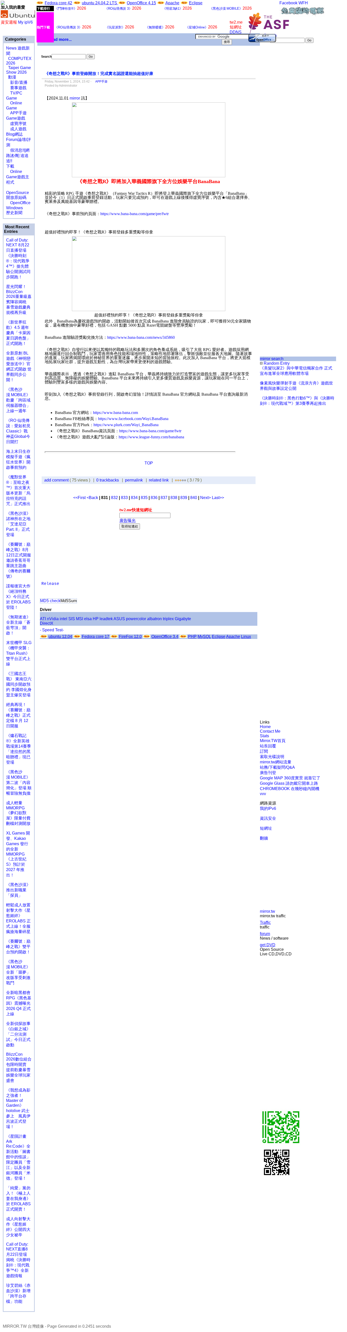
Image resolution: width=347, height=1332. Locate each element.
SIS (71, 619)
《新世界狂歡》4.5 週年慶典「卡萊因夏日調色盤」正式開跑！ (18, 333)
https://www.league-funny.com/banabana (151, 437)
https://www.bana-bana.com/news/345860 (141, 337)
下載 (10, 166)
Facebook (288, 3)
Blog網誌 (14, 134)
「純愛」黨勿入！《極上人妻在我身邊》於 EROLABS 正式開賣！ (18, 1198)
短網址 (266, 828)
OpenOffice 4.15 (141, 3)
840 (193, 497)
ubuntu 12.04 (60, 636)
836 (154, 497)
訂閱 (264, 751)
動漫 (12, 77)
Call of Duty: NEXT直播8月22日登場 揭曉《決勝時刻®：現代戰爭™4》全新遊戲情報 (18, 1260)
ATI (43, 619)
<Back (93, 497)
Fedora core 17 (95, 636)
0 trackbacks (107, 480)
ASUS (119, 619)
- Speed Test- (52, 630)
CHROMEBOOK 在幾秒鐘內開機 (289, 789)
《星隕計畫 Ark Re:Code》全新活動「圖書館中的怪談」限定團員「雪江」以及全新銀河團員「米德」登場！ (18, 1157)
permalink (134, 480)
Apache (172, 3)
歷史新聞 (14, 213)
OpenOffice (18, 203)
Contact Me (270, 731)
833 (124, 497)
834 (134, 497)
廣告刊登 (268, 773)
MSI (79, 619)
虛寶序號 (16, 123)
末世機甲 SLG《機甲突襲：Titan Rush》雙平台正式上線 (18, 653)
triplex (168, 619)
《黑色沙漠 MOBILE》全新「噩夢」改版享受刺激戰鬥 (18, 972)
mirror (75, 98)
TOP (149, 463)
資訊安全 (268, 818)
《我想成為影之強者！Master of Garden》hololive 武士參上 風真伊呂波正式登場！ (18, 1108)
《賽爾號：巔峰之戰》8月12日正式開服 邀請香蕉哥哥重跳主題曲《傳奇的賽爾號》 (18, 560)
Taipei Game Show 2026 (18, 70)
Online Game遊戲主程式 (17, 176)
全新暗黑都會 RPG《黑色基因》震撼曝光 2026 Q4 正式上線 (18, 1003)
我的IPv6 (268, 808)
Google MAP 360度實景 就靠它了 (290, 778)
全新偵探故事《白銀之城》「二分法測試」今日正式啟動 (18, 1034)
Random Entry (276, 363)
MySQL (204, 636)
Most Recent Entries (16, 229)
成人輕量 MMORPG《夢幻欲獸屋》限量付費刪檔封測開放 (18, 813)
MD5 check (50, 601)
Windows (14, 208)
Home (265, 727)
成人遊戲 (16, 129)
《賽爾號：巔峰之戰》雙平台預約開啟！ (18, 946)
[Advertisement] (277, 128)
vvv (263, 794)
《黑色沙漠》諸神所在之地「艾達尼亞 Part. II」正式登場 (18, 524)
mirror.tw (267, 911)
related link (159, 480)
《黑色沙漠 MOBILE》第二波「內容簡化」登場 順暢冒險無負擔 (18, 782)
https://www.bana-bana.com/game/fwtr (150, 431)
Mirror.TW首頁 (273, 741)
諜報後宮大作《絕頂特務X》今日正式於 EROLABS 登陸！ (18, 596)
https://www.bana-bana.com (115, 412)
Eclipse (195, 3)
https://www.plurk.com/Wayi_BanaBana (126, 425)
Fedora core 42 (58, 3)
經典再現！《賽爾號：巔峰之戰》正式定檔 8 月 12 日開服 (18, 715)
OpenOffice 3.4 (164, 636)
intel (63, 619)
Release (50, 584)
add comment (57, 480)
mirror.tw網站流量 (275, 762)
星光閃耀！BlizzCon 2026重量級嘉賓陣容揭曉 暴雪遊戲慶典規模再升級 (18, 299)
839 (183, 497)
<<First (80, 497)
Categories (15, 39)
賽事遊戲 (16, 88)
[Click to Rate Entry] (176, 480)
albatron (154, 619)
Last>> (218, 497)
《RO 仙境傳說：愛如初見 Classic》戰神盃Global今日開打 (18, 431)
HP (96, 619)
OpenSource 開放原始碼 (17, 192)
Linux (246, 636)
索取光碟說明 (272, 757)
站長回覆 (268, 746)
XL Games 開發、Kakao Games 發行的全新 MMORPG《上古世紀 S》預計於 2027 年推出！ (18, 854)
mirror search (271, 359)
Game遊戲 (15, 118)
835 (144, 497)
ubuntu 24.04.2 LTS (100, 3)
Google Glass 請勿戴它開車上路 (289, 783)
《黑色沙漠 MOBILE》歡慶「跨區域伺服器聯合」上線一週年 (18, 400)
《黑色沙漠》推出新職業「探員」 (18, 889)
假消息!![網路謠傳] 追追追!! (17, 155)
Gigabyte (183, 619)
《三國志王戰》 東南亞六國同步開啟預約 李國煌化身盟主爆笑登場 (18, 684)
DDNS (236, 32)
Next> (206, 497)
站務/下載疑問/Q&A (277, 767)
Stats (264, 736)
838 (173, 497)
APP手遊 (16, 113)
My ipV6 (25, 22)
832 (114, 497)
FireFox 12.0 (130, 636)
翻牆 (264, 838)
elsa (88, 619)
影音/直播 (16, 82)
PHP (192, 636)
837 (164, 497)
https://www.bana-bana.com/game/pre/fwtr (134, 214)
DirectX (46, 623)
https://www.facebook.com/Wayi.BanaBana (133, 418)
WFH (303, 3)
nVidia (53, 619)
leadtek (106, 619)
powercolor (136, 619)
